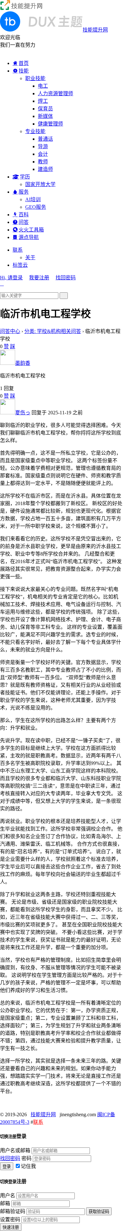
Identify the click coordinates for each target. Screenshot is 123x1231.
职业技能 (35, 78)
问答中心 (10, 331)
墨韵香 (22, 363)
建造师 (45, 169)
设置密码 (10, 1219)
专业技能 (35, 131)
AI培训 (33, 199)
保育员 (45, 108)
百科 (24, 214)
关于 (30, 257)
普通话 (45, 139)
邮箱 (5, 1203)
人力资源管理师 (55, 93)
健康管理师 (50, 123)
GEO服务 (35, 207)
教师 (43, 161)
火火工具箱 (31, 229)
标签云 (20, 265)
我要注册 (39, 277)
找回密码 (66, 277)
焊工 (43, 101)
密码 (26, 1158)
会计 (43, 154)
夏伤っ (22, 412)
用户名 (7, 1195)
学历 (25, 176)
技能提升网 (43, 1114)
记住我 (28, 1166)
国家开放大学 (40, 184)
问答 (24, 222)
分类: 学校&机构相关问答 (52, 331)
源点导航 (29, 237)
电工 (43, 86)
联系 (18, 250)
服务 (24, 192)
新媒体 (45, 116)
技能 (24, 70)
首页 (24, 63)
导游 (43, 146)
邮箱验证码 (12, 1211)
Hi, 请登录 (11, 277)
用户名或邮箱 (15, 1150)
